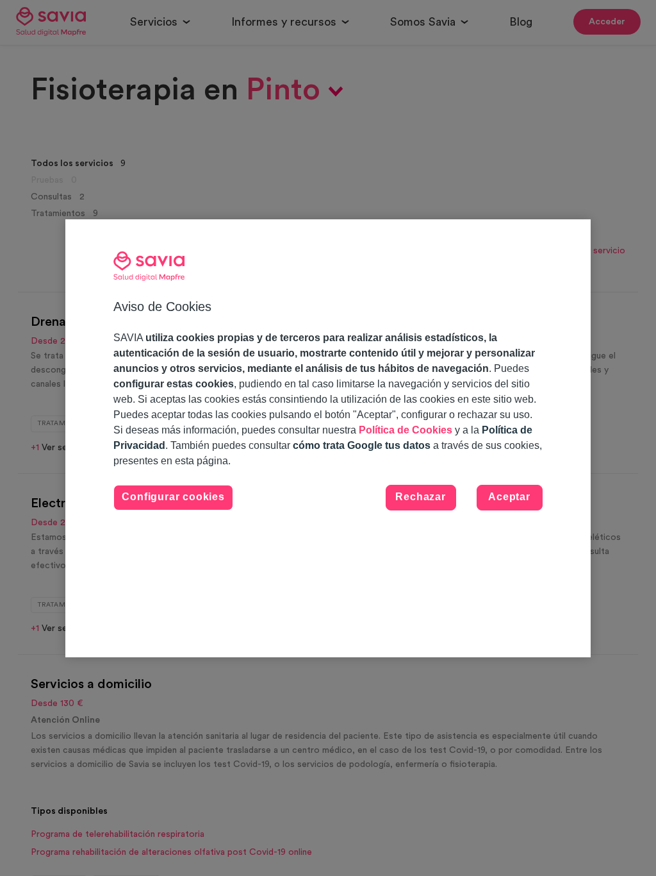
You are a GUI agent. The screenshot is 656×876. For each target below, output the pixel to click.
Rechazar (420, 496)
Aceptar (509, 496)
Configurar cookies (173, 496)
